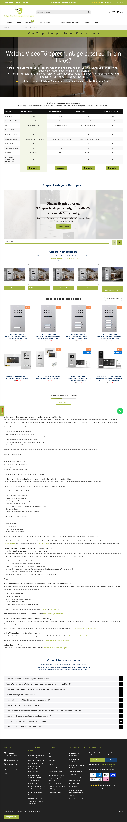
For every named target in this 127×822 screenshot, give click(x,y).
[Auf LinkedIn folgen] (16, 769)
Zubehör (87, 22)
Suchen (121, 811)
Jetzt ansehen (33, 168)
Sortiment (8, 22)
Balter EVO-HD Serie (43, 544)
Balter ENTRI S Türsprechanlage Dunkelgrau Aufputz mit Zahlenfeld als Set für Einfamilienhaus (109, 378)
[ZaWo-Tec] (19, 12)
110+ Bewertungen (117, 2)
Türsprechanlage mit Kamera (77, 799)
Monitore (44, 609)
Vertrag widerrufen (11, 817)
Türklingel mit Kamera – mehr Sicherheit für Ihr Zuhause (76, 792)
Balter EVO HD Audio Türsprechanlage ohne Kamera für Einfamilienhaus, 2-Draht (17, 336)
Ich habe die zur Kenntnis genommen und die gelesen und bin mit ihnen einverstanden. (102, 767)
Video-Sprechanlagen (25, 22)
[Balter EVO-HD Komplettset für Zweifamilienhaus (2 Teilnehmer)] (48, 360)
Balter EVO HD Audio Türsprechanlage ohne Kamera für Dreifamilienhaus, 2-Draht (78, 336)
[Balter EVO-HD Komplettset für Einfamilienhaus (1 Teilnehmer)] (18, 360)
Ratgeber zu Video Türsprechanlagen (55, 648)
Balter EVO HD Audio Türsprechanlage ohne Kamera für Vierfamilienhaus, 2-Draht (109, 336)
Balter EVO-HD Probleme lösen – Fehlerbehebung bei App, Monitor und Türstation (37, 786)
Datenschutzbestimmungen (108, 764)
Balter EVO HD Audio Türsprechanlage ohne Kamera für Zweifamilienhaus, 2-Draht (48, 336)
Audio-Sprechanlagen (47, 22)
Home (5, 27)
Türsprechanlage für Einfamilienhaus (80, 636)
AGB (111, 767)
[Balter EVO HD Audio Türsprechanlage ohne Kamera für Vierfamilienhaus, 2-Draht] (109, 318)
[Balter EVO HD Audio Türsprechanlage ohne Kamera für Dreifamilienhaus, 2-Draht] (79, 318)
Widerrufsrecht (53, 768)
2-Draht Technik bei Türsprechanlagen (84, 628)
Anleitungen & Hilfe (55, 792)
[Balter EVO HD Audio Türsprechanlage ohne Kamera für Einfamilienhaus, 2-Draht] (18, 318)
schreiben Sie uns (68, 261)
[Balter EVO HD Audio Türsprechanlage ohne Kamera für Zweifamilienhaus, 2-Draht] (48, 318)
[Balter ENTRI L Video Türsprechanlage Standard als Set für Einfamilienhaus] (79, 360)
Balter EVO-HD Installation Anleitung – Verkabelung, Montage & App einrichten (36, 757)
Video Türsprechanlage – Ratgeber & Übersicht (63, 258)
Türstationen (54, 609)
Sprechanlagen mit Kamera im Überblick (57, 641)
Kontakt (51, 764)
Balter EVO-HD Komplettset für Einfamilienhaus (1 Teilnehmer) (17, 377)
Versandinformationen (55, 771)
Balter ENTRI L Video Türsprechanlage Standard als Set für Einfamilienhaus (78, 378)
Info (96, 22)
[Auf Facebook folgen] (5, 769)
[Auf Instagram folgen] (11, 769)
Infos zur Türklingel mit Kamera (53, 614)
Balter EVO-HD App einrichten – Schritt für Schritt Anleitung (35, 777)
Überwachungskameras (69, 22)
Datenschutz (52, 757)
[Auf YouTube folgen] (5, 773)
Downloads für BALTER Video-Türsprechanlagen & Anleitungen (36, 801)
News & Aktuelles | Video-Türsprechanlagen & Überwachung (56, 777)
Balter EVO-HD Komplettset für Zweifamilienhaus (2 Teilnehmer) (48, 377)
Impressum (52, 760)
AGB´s (50, 753)
